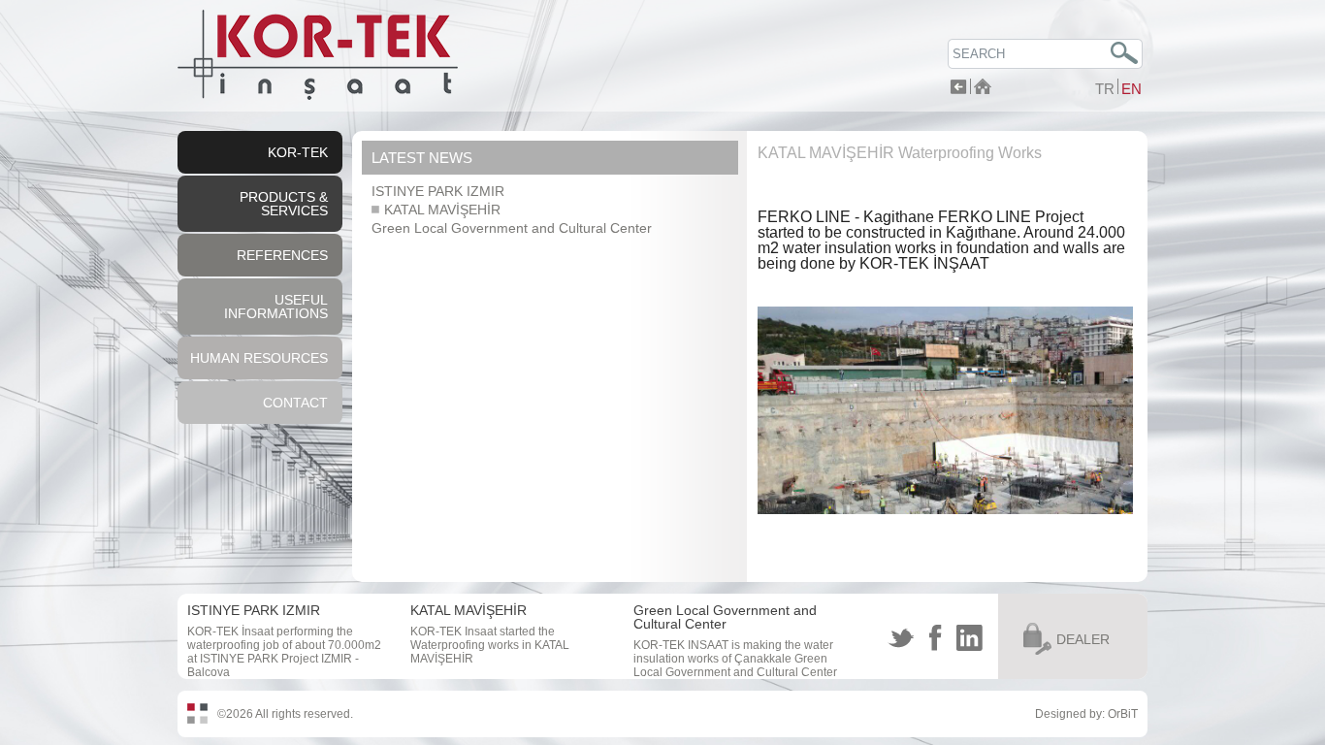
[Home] (982, 89)
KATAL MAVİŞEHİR (440, 209)
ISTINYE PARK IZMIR (438, 191)
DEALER (1083, 639)
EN (1131, 89)
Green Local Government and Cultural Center (512, 228)
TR (1105, 89)
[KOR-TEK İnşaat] (318, 96)
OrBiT (1123, 714)
